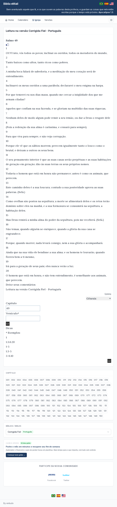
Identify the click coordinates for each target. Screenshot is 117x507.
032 (74, 385)
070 (82, 395)
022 (18, 385)
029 (58, 385)
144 (69, 416)
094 (14, 405)
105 (74, 405)
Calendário (23, 20)
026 (41, 385)
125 (74, 411)
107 (84, 405)
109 (95, 405)
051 (76, 390)
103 (63, 405)
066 (59, 395)
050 (71, 390)
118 (38, 411)
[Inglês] (112, 3)
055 (98, 390)
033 (80, 385)
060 (25, 395)
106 (79, 405)
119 (43, 411)
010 (59, 380)
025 (35, 385)
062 (36, 395)
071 (88, 395)
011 (64, 380)
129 (94, 411)
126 (79, 411)
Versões (48, 20)
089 (89, 400)
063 (42, 395)
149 (95, 416)
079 (31, 400)
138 (38, 416)
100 (48, 405)
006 (36, 380)
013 (74, 380)
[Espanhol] (106, 3)
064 (48, 395)
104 (69, 405)
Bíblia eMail (10, 3)
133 (12, 416)
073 (99, 395)
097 (31, 405)
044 (36, 390)
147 (85, 416)
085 (65, 400)
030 (64, 385)
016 (90, 380)
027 (47, 385)
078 (25, 400)
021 (13, 385)
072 (93, 395)
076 (14, 400)
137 (33, 416)
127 (84, 411)
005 (30, 380)
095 (19, 405)
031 (69, 385)
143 (64, 416)
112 (7, 411)
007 (42, 380)
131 (105, 411)
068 (71, 395)
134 (17, 416)
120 (48, 411)
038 (108, 385)
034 (86, 385)
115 (23, 411)
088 (83, 400)
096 (25, 405)
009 (54, 380)
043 (30, 390)
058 (13, 395)
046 (48, 390)
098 (37, 405)
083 (54, 400)
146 (79, 416)
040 (14, 390)
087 (77, 400)
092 (105, 400)
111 (106, 405)
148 (90, 416)
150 (100, 416)
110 (100, 405)
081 (42, 400)
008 (48, 380)
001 (7, 380)
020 (8, 385)
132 (7, 416)
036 (97, 385)
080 (37, 400)
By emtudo (8, 503)
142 (59, 416)
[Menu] (111, 20)
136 (28, 416)
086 (71, 400)
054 (93, 390)
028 (52, 385)
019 (106, 380)
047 (54, 390)
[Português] (101, 3)
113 (12, 411)
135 (23, 416)
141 (54, 416)
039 (8, 390)
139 (43, 416)
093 (8, 405)
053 (87, 390)
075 (8, 400)
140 (48, 416)
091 (100, 400)
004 (25, 380)
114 (18, 411)
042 (25, 390)
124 (69, 411)
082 (48, 400)
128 (89, 411)
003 (19, 380)
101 (53, 405)
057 (8, 395)
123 (64, 411)
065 (53, 395)
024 (30, 385)
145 (74, 416)
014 (80, 380)
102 (58, 405)
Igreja (38, 20)
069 (77, 395)
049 (65, 390)
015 (85, 380)
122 (59, 411)
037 (103, 385)
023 (24, 385)
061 (30, 395)
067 (65, 395)
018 (101, 380)
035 (91, 385)
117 (33, 411)
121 (54, 411)
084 (59, 400)
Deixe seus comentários (21, 284)
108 (90, 405)
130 (100, 411)
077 (19, 400)
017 (95, 380)
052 (82, 390)
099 (43, 405)
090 (94, 400)
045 (42, 390)
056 (104, 390)
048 (59, 390)
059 (19, 395)
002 (13, 380)
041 (19, 390)
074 (105, 395)
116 (28, 411)
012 (69, 380)
